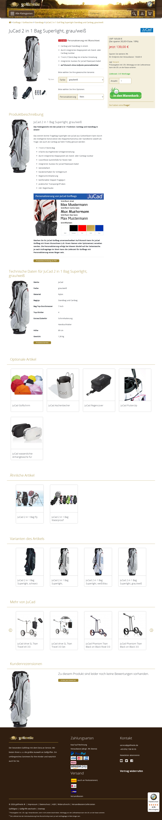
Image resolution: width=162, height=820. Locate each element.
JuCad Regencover (94, 405)
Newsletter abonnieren (130, 755)
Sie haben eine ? (119, 105)
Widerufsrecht (64, 804)
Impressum (32, 804)
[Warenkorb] (150, 13)
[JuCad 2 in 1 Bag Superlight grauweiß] (132, 562)
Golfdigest (13, 809)
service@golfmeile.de (129, 745)
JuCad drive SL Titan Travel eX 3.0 (27, 645)
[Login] (142, 13)
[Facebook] (131, 760)
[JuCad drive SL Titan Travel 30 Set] (64, 625)
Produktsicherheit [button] (42, 343)
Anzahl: (114, 81)
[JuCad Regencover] (99, 385)
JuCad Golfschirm (21, 405)
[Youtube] (121, 760)
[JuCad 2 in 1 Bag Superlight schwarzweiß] (64, 562)
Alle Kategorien (24, 13)
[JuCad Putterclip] (135, 385)
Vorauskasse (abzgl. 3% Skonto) (84, 749)
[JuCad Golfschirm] (27, 385)
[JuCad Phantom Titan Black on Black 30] (132, 625)
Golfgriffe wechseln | (28, 809)
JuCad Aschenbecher (59, 405)
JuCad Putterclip (129, 405)
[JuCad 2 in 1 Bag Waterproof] (64, 498)
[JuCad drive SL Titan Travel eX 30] (30, 625)
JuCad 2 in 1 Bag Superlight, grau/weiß (131, 582)
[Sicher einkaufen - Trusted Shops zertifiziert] (150, 4)
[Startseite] (10, 22)
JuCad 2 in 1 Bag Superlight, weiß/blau (97, 582)
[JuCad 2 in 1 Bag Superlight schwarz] (30, 562)
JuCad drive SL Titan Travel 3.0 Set (62, 645)
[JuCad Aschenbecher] (63, 385)
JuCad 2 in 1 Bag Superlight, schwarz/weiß (60, 582)
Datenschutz (44, 804)
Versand (116, 62)
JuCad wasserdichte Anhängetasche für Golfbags (22, 455)
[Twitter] (126, 760)
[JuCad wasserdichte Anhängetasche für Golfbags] (27, 433)
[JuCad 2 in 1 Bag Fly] (30, 498)
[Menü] (157, 793)
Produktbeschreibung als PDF (46, 261)
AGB (54, 804)
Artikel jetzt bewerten (68, 680)
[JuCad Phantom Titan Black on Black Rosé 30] (98, 625)
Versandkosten (77, 796)
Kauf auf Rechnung (79, 745)
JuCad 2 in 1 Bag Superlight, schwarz (27, 582)
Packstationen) (91, 780)
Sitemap (41, 809)
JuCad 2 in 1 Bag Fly (27, 516)
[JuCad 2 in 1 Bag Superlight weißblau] (98, 562)
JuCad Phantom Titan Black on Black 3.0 (131, 645)
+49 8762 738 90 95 (128, 749)
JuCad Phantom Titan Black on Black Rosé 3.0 (98, 645)
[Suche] (134, 13)
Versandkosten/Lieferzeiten (83, 804)
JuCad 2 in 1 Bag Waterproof (60, 518)
